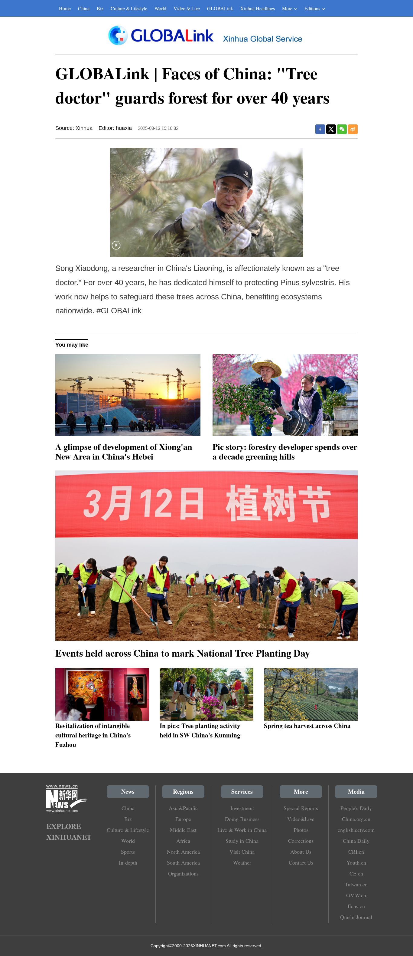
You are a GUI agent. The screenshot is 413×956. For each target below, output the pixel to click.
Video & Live (187, 8)
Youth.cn (356, 862)
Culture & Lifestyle (129, 8)
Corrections (301, 840)
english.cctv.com (356, 829)
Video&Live (300, 818)
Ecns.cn (356, 906)
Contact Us (301, 862)
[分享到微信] (342, 129)
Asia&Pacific (183, 808)
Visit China (242, 851)
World (160, 8)
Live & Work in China (242, 829)
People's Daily (356, 808)
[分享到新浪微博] (353, 129)
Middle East (183, 829)
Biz (100, 8)
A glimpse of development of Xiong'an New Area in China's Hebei (123, 451)
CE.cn (356, 873)
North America (183, 851)
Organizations (183, 873)
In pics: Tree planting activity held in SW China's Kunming (200, 730)
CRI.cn (356, 851)
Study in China (242, 840)
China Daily (356, 840)
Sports (128, 851)
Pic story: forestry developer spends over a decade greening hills (285, 451)
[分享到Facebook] (320, 129)
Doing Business (242, 818)
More (287, 8)
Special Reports (301, 808)
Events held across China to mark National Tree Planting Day (182, 653)
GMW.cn (356, 895)
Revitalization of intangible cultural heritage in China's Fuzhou (93, 735)
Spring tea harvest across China (307, 725)
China (83, 8)
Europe (183, 818)
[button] (116, 249)
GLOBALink (220, 8)
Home (65, 8)
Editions (312, 8)
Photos (301, 829)
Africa (183, 840)
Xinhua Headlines (257, 8)
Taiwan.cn (356, 884)
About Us (300, 851)
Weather (242, 862)
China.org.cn (356, 818)
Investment (242, 808)
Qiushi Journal (356, 917)
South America (183, 862)
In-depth (128, 862)
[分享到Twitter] (331, 129)
